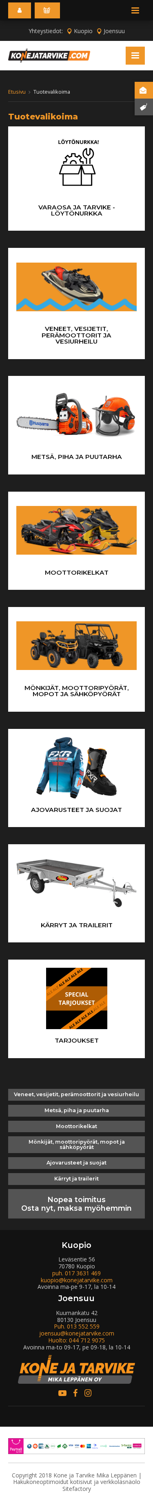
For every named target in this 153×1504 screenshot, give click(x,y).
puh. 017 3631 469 (76, 1273)
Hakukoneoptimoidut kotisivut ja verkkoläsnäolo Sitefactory (76, 1485)
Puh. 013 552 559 (77, 1326)
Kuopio (83, 31)
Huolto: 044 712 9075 (76, 1340)
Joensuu (114, 31)
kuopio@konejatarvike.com (77, 1280)
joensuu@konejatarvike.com (76, 1333)
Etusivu (17, 91)
